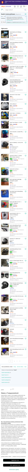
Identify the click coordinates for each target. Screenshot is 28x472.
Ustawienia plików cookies (11, 451)
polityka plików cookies (6, 456)
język (13, 388)
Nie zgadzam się (15, 465)
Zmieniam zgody (14, 469)
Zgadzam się (15, 460)
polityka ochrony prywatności (19, 456)
